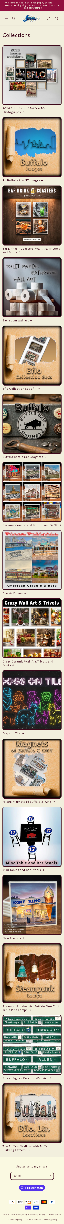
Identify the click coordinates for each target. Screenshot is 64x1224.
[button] (6, 18)
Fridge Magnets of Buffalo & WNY (27, 802)
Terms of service (33, 1220)
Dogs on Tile (11, 733)
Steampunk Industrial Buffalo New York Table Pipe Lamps (31, 1008)
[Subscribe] (49, 1176)
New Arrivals (11, 938)
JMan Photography (19, 1214)
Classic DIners (12, 593)
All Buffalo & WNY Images (21, 180)
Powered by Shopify (36, 1214)
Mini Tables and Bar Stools (21, 870)
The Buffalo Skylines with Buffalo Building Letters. (26, 1148)
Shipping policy (50, 1220)
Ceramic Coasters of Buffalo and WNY (30, 525)
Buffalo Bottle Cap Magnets (22, 457)
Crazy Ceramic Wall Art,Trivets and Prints (27, 663)
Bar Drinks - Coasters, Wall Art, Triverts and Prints (31, 250)
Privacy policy (16, 1220)
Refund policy (55, 1214)
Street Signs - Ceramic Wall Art (25, 1078)
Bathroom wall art (15, 320)
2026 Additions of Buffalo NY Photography (23, 110)
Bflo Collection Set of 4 (19, 389)
